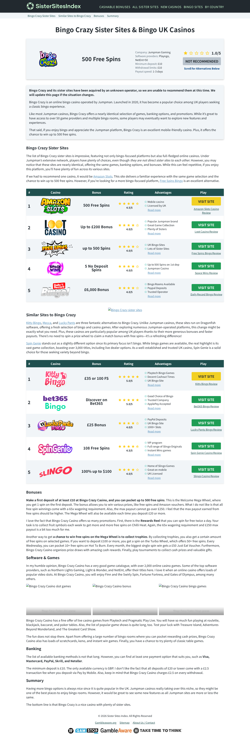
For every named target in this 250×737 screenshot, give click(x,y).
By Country (214, 7)
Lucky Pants (67, 322)
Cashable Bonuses (114, 7)
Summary (113, 16)
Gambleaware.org (105, 722)
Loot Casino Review (206, 231)
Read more (154, 210)
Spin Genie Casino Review (206, 453)
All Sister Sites (145, 7)
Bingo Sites (193, 7)
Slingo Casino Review (206, 476)
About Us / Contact (144, 722)
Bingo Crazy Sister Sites (41, 16)
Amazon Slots (102, 176)
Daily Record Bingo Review (206, 294)
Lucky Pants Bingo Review (206, 429)
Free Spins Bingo (171, 180)
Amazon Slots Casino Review (206, 210)
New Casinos (171, 7)
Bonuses (99, 16)
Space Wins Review (206, 273)
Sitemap (125, 722)
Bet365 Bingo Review (206, 406)
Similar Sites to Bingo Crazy (74, 16)
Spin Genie (33, 343)
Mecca (47, 322)
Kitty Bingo (33, 322)
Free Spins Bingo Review (206, 253)
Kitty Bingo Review (206, 384)
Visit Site (206, 201)
